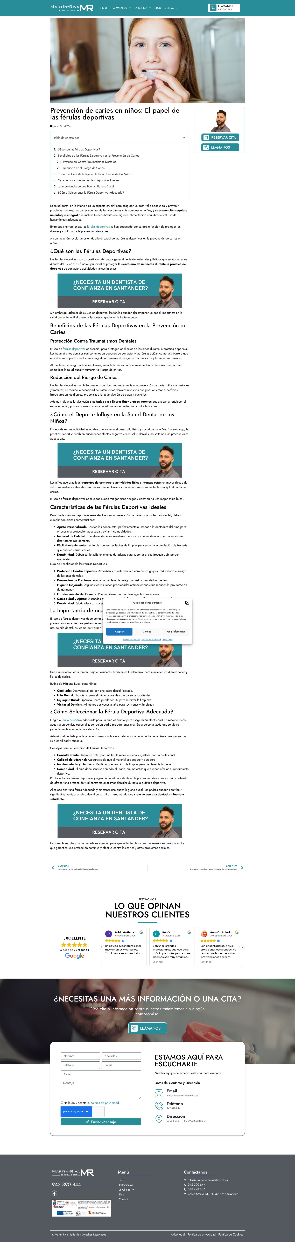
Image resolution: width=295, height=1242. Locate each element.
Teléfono (175, 1103)
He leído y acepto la (92, 1103)
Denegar (147, 631)
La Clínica (141, 8)
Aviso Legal (167, 639)
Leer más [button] (110, 962)
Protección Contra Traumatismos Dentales (89, 162)
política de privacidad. (105, 1103)
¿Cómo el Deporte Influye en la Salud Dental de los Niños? (95, 174)
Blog (158, 8)
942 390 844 (66, 1184)
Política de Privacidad (151, 639)
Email (172, 1091)
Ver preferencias (175, 631)
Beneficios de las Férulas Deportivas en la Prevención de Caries (98, 155)
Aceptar (119, 631)
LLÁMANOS (220, 147)
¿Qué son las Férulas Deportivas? (78, 149)
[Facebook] (54, 1193)
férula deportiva (72, 720)
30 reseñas (81, 950)
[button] (187, 602)
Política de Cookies (131, 639)
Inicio (103, 8)
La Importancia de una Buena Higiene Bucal (86, 186)
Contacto (171, 8)
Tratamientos (119, 8)
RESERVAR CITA (223, 137)
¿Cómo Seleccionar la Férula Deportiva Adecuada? (91, 192)
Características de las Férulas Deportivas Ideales (88, 180)
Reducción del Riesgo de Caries (83, 168)
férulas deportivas (98, 226)
